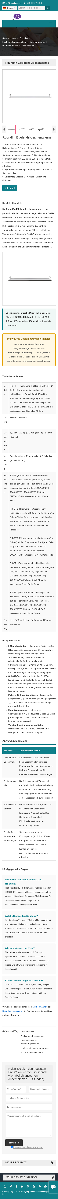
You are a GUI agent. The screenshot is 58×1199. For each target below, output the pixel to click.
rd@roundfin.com (13, 3)
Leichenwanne (27, 1031)
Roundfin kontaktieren (12, 1011)
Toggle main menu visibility (50, 24)
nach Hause (9, 38)
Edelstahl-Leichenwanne (32, 1036)
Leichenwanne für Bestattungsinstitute (30, 1042)
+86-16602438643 (34, 3)
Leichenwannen (37, 42)
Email (10, 187)
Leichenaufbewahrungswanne (35, 1048)
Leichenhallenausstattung (14, 42)
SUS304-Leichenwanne (32, 1052)
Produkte (24, 38)
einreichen (14, 1143)
